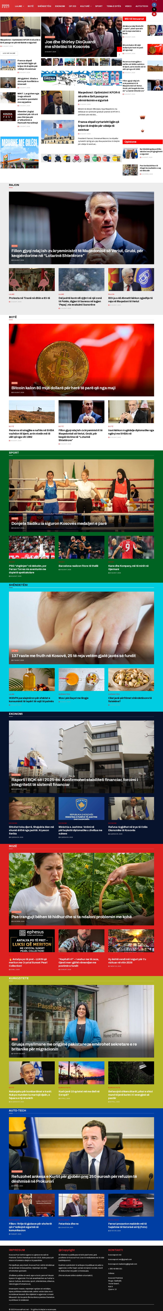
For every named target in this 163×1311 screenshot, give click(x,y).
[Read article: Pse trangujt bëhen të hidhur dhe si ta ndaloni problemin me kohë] (81, 889)
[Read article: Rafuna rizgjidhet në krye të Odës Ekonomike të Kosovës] (131, 808)
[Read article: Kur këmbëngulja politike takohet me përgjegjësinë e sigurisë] (130, 153)
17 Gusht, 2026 (18, 660)
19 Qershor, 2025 (17, 1102)
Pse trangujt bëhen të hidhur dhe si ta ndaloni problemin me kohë (71, 917)
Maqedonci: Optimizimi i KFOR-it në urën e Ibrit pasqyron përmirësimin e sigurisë (70, 39)
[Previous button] (119, 54)
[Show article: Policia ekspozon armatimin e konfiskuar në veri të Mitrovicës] (105, 62)
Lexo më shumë (10, 53)
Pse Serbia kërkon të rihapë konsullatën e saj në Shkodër (150, 168)
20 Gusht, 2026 (115, 305)
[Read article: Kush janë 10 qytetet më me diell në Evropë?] (81, 1072)
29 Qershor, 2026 (20, 789)
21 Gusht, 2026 (7, 46)
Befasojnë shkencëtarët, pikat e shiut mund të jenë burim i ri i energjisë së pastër (130, 1094)
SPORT (99, 6)
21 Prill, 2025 (65, 1098)
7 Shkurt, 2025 (15, 1234)
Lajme (12, 294)
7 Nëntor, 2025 (115, 966)
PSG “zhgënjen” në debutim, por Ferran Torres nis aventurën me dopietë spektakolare (27, 569)
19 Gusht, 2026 (24, 72)
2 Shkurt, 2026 (65, 969)
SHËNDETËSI (44, 6)
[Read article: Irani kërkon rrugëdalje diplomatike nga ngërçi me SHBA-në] (131, 411)
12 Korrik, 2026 (18, 921)
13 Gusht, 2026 (24, 105)
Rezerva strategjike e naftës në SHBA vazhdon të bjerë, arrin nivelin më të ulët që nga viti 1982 (31, 433)
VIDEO (128, 6)
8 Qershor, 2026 (16, 837)
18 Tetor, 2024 (115, 1230)
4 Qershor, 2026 (115, 834)
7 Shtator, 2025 (19, 1053)
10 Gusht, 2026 (15, 705)
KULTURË (85, 6)
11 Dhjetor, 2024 (66, 1227)
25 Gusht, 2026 (129, 37)
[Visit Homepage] (5, 6)
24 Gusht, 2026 (129, 72)
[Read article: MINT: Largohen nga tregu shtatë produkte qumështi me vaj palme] (8, 97)
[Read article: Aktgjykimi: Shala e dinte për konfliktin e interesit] (8, 82)
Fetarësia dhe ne (69, 1223)
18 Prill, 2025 (114, 1102)
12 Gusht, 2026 (24, 126)
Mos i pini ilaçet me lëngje (73, 698)
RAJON (111, 294)
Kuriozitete (65, 1087)
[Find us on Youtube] (154, 14)
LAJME (18, 6)
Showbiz (63, 955)
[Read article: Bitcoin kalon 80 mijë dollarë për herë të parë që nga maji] (155, 49)
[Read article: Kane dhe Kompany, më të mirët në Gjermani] (131, 547)
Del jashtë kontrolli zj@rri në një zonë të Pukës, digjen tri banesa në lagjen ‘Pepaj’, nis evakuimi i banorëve (80, 301)
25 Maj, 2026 (15, 969)
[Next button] (119, 49)
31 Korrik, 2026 (147, 174)
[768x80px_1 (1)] (81, 158)
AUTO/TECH (142, 6)
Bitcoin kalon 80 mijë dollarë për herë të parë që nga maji (133, 47)
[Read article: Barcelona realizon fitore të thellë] (81, 547)
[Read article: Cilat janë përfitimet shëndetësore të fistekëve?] (131, 679)
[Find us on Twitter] (154, 9)
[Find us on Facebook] (154, 5)
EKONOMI (60, 6)
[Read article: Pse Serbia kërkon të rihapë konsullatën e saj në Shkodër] (130, 169)
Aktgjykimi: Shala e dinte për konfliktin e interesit (28, 81)
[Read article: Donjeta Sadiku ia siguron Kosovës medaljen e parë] (81, 495)
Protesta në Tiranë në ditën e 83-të (29, 298)
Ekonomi (16, 774)
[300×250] (19, 152)
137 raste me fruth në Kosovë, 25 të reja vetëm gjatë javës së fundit (73, 656)
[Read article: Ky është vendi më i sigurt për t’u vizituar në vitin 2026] (131, 940)
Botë (14, 246)
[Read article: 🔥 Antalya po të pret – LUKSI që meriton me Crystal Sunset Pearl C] (32, 940)
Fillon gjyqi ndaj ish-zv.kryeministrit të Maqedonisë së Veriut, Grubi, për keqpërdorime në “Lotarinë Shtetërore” (134, 86)
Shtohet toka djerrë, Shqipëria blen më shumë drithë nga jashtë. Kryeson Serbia (31, 830)
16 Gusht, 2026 (24, 87)
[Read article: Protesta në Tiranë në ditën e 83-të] (32, 279)
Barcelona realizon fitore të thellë (78, 565)
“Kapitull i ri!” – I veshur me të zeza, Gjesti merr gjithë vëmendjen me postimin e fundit (79, 962)
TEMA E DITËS (114, 6)
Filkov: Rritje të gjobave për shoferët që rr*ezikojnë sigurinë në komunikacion (30, 1227)
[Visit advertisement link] (81, 78)
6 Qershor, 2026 (66, 837)
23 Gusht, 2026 (115, 437)
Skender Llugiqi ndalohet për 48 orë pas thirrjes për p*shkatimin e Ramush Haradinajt (28, 117)
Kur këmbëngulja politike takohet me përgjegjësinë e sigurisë (151, 151)
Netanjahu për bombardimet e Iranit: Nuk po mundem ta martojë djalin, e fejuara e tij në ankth (30, 1094)
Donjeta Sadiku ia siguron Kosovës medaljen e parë (59, 523)
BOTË (31, 6)
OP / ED (72, 6)
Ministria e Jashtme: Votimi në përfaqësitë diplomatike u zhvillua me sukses (80, 830)
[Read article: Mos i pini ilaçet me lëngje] (81, 679)
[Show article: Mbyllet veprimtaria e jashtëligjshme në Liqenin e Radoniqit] (70, 62)
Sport (12, 562)
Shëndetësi (64, 694)
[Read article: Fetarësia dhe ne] (81, 1205)
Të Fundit (6, 34)
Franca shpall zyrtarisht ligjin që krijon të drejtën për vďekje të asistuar (98, 125)
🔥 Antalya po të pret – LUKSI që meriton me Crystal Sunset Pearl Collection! (28, 962)
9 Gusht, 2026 (65, 701)
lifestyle (16, 912)
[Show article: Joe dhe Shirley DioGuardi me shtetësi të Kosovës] (46, 62)
